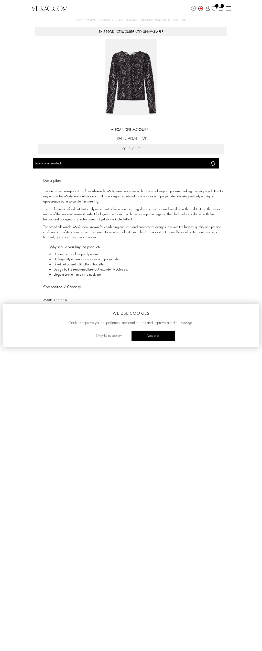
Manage (187, 323)
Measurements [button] (55, 299)
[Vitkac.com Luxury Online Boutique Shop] (49, 8)
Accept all (153, 336)
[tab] (131, 180)
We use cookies (131, 313)
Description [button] (52, 180)
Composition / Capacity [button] (62, 286)
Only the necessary (109, 336)
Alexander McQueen (131, 129)
